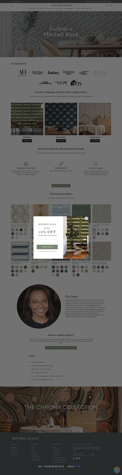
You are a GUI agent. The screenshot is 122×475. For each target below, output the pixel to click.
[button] (47, 247)
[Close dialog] (86, 218)
